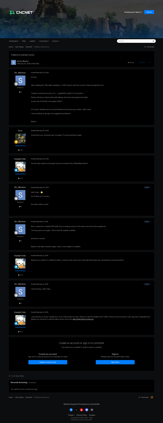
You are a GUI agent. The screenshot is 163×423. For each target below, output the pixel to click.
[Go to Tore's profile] (20, 138)
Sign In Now (115, 362)
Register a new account (48, 362)
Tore (20, 131)
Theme (71, 415)
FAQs (24, 41)
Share (131, 62)
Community (43, 41)
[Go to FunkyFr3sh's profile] (20, 167)
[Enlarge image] (42, 192)
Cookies (92, 415)
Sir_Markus (24, 61)
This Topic (144, 41)
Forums (55, 41)
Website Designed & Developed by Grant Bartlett (81, 404)
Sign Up (149, 12)
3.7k (21, 178)
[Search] (153, 41)
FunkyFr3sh (20, 159)
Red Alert (35, 64)
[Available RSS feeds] (152, 397)
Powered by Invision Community (81, 420)
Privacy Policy (82, 415)
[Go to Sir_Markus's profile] (13, 62)
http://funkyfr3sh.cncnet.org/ (83, 319)
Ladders (32, 41)
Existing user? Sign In (133, 12)
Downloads (13, 41)
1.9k (21, 150)
